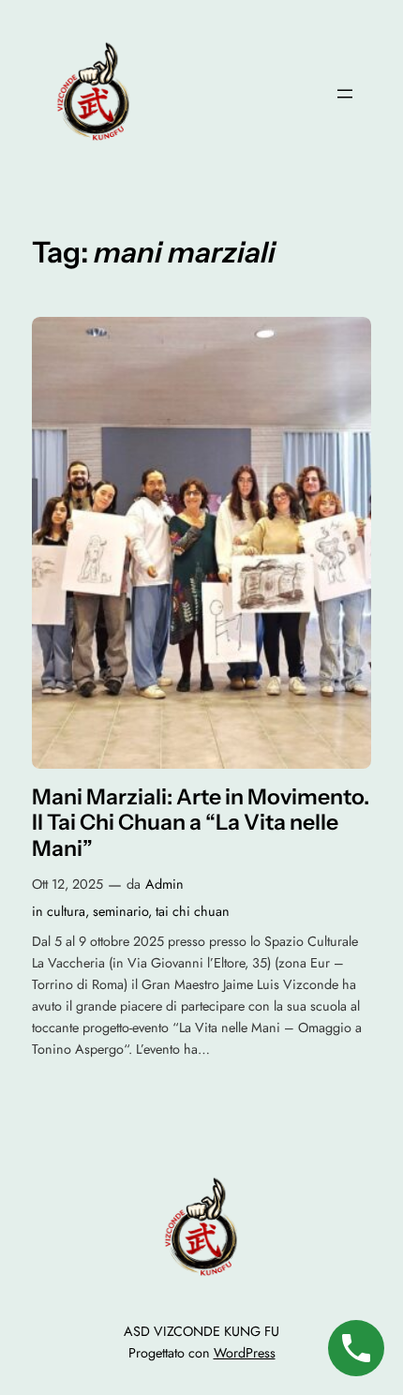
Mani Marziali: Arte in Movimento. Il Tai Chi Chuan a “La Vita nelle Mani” (200, 823)
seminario (120, 911)
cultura (66, 911)
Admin (164, 884)
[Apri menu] (345, 93)
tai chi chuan (193, 911)
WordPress (245, 1352)
